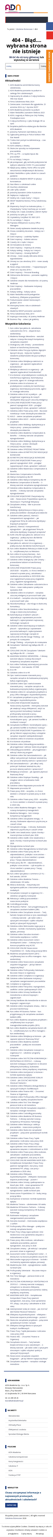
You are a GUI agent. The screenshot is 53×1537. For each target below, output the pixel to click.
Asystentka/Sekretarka (17, 1420)
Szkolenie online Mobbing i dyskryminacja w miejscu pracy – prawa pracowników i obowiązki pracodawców (27, 427)
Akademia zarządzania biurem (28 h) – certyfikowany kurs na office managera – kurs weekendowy (28, 956)
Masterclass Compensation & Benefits (25, 474)
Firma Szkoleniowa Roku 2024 (22, 101)
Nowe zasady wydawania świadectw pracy (27, 228)
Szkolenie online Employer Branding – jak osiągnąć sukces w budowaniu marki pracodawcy (26, 780)
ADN (10, 1470)
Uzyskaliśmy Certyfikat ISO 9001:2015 (25, 217)
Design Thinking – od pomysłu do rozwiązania (28, 642)
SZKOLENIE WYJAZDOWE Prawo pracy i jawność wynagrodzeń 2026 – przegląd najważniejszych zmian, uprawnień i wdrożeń (28, 405)
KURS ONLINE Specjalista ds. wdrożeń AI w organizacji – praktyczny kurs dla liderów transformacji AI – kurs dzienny (27, 537)
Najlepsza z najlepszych (19, 195)
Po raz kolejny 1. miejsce (20, 220)
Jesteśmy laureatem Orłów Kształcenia (25, 192)
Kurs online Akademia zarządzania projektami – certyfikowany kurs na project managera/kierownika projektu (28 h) (29, 1022)
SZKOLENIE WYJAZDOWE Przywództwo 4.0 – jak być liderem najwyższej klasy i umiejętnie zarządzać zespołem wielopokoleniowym (28, 733)
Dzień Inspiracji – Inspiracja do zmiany (25, 247)
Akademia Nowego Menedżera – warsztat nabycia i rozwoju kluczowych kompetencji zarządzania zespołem (27, 339)
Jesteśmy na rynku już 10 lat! (21, 214)
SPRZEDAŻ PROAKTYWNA (20, 446)
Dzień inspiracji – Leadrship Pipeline (24, 236)
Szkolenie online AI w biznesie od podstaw (27, 738)
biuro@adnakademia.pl (14, 1401)
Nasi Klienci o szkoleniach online (23, 184)
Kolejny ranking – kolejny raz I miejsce (25, 250)
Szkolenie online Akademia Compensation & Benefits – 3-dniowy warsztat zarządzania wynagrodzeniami (27, 436)
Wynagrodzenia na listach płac (22, 846)
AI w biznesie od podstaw (20, 741)
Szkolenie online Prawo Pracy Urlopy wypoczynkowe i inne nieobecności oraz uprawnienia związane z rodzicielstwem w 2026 (29, 1146)
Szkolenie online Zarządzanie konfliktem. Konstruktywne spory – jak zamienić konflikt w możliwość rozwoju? (28, 719)
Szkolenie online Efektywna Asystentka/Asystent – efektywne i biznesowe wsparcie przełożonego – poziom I (28, 1177)
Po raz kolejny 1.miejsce (19, 159)
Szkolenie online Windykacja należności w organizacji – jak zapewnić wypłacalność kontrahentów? (26, 364)
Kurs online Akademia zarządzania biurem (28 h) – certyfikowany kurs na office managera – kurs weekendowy (28, 1031)
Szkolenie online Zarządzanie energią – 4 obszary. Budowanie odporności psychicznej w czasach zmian (28, 821)
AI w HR (13, 670)
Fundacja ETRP (15, 1475)
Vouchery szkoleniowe (19, 187)
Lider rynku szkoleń (18, 190)
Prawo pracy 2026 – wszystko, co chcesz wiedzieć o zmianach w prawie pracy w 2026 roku (27, 794)
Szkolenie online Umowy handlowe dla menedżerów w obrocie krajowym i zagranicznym (25, 995)
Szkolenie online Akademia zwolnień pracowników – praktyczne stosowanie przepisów (25, 1044)
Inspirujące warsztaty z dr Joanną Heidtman (27, 316)
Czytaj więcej (26, 1533)
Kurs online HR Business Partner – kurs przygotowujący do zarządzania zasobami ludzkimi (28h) (27, 1014)
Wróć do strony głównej (24, 57)
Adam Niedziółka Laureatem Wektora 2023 (27, 112)
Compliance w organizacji (20, 984)
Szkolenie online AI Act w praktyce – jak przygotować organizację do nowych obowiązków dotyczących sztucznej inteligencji (28, 397)
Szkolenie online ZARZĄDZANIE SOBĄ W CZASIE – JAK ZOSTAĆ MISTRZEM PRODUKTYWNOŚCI (26, 1080)
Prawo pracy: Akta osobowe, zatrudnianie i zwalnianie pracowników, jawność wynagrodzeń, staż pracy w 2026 (27, 1243)
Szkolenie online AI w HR (20, 672)
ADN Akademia (15, 1452)
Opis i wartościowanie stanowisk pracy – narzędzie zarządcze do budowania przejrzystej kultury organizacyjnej (29, 678)
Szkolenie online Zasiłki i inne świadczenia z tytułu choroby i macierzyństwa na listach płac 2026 (28, 841)
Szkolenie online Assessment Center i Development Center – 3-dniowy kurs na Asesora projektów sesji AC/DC (26, 943)
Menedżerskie (14, 1416)
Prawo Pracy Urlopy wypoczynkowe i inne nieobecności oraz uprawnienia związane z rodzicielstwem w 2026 (27, 1235)
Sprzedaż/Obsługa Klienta (19, 1434)
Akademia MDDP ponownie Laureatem (26, 311)
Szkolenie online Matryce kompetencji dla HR (28, 480)
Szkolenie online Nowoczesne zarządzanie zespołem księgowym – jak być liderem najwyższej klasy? (27, 965)
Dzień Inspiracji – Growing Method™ (24, 253)
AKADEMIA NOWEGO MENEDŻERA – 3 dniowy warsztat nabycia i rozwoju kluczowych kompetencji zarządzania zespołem (28, 659)
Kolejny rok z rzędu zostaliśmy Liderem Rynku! (28, 212)
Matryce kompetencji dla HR (21, 477)
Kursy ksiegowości (16, 1461)
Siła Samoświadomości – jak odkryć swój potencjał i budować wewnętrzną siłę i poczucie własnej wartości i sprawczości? (26, 766)
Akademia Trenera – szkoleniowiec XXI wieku (28, 1204)
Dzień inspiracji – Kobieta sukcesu (23, 239)
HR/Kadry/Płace (15, 1425)
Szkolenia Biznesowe (24, 29)
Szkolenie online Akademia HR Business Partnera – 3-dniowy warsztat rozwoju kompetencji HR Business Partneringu (26, 1119)
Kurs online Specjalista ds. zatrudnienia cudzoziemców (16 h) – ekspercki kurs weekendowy (25, 331)
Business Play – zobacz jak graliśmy (24, 319)
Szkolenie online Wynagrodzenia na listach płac (29, 849)
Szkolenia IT (13, 1466)
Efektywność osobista (17, 1429)
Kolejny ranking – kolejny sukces (23, 292)
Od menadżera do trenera (20, 245)
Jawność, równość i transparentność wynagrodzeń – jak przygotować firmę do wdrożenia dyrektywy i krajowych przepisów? (28, 529)
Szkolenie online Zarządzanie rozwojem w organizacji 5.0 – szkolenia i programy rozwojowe (27, 1053)
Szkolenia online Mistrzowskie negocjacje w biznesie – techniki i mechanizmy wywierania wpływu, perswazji (27, 929)
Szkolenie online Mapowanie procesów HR (27, 785)
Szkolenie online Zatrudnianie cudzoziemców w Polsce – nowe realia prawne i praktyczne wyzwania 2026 (29, 587)
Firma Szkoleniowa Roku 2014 (22, 314)
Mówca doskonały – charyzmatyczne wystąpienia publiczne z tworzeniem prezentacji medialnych (29, 887)
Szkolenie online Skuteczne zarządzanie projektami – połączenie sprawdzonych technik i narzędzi (28, 1133)
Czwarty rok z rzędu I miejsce (22, 242)
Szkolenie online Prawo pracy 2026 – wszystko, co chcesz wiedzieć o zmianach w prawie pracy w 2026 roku (29, 802)
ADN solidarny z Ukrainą (19, 145)
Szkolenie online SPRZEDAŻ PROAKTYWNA (27, 449)
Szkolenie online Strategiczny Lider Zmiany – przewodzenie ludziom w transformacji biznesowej (27, 562)
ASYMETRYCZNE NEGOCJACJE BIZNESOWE (27, 457)
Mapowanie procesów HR (20, 788)
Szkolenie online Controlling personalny (25, 1113)
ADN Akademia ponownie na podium (25, 110)
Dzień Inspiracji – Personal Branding (24, 272)
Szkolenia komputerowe (18, 1457)
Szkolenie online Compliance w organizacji (27, 975)
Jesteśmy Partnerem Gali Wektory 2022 (25, 132)
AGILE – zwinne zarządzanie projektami (26, 416)
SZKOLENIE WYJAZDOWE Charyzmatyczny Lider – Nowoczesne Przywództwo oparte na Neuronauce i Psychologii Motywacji (28, 499)
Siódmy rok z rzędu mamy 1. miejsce (24, 198)
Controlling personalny (19, 904)
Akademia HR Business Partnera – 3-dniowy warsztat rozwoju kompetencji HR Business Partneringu (27, 1210)
